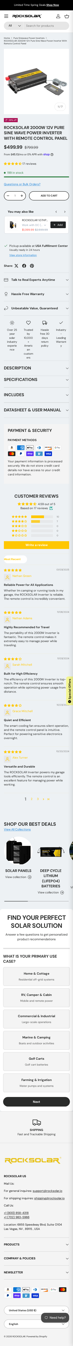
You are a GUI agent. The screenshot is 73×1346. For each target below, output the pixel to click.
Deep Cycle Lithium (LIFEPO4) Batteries (51, 878)
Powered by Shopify (36, 1336)
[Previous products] (56, 211)
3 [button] (38, 799)
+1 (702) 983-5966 (16, 1217)
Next (36, 1102)
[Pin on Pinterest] (32, 266)
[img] (13, 570)
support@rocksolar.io (47, 1191)
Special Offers (70, 690)
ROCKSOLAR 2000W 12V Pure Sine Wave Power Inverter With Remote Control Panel (35, 42)
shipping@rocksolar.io (49, 1198)
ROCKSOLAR (19, 1336)
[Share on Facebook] (24, 266)
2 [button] (32, 799)
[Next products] (65, 211)
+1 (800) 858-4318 (16, 1213)
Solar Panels (18, 870)
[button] (13, 164)
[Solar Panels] (18, 851)
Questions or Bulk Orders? (22, 184)
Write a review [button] (37, 545)
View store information (23, 255)
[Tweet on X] (16, 266)
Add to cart (49, 195)
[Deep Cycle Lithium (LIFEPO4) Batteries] (51, 851)
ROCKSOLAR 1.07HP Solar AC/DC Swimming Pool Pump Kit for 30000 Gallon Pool (35, 220)
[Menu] (6, 16)
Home (7, 38)
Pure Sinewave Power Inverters (29, 38)
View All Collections (17, 829)
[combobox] (36, 26)
